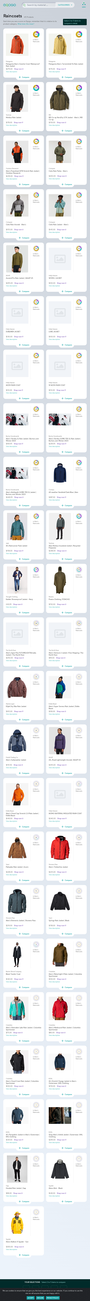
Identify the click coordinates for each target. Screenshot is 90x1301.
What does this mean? (26, 24)
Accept (31, 1298)
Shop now (18, 69)
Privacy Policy (53, 1298)
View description (11, 72)
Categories (65, 5)
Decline (40, 1298)
